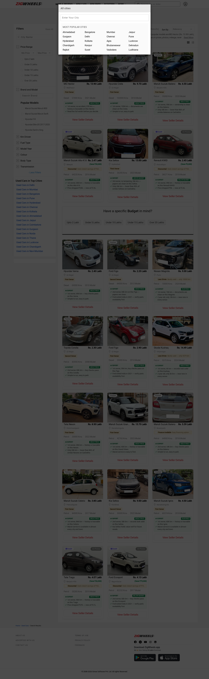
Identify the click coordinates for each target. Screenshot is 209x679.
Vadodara (111, 49)
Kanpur (88, 45)
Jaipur (132, 32)
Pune (131, 36)
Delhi (87, 36)
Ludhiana (133, 49)
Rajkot (66, 49)
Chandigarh (68, 45)
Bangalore (90, 32)
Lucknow (133, 41)
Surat (87, 49)
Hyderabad (68, 41)
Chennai (111, 36)
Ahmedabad (69, 32)
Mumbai (111, 32)
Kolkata (88, 41)
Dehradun (133, 45)
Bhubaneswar (113, 45)
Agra (109, 41)
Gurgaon (67, 36)
